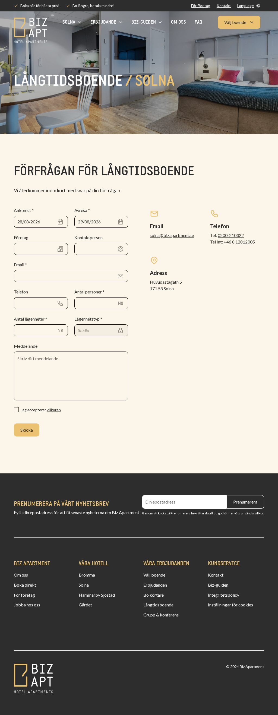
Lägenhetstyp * (88, 318)
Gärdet (85, 604)
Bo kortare (153, 594)
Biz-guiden (218, 584)
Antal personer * (89, 291)
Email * (20, 264)
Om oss (178, 22)
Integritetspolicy (223, 594)
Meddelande (25, 346)
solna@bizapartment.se (172, 235)
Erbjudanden (155, 584)
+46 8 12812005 (239, 241)
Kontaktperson (88, 237)
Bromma (87, 574)
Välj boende (154, 574)
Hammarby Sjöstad (97, 594)
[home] (30, 22)
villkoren (54, 409)
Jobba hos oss (27, 604)
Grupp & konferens (161, 614)
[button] (248, 6)
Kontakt (224, 5)
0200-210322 (231, 235)
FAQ (198, 22)
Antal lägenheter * (30, 318)
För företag (200, 5)
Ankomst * (24, 210)
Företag (21, 237)
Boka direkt (25, 584)
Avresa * (82, 210)
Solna (84, 584)
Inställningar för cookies (230, 604)
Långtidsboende (158, 604)
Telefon (21, 291)
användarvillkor (252, 513)
